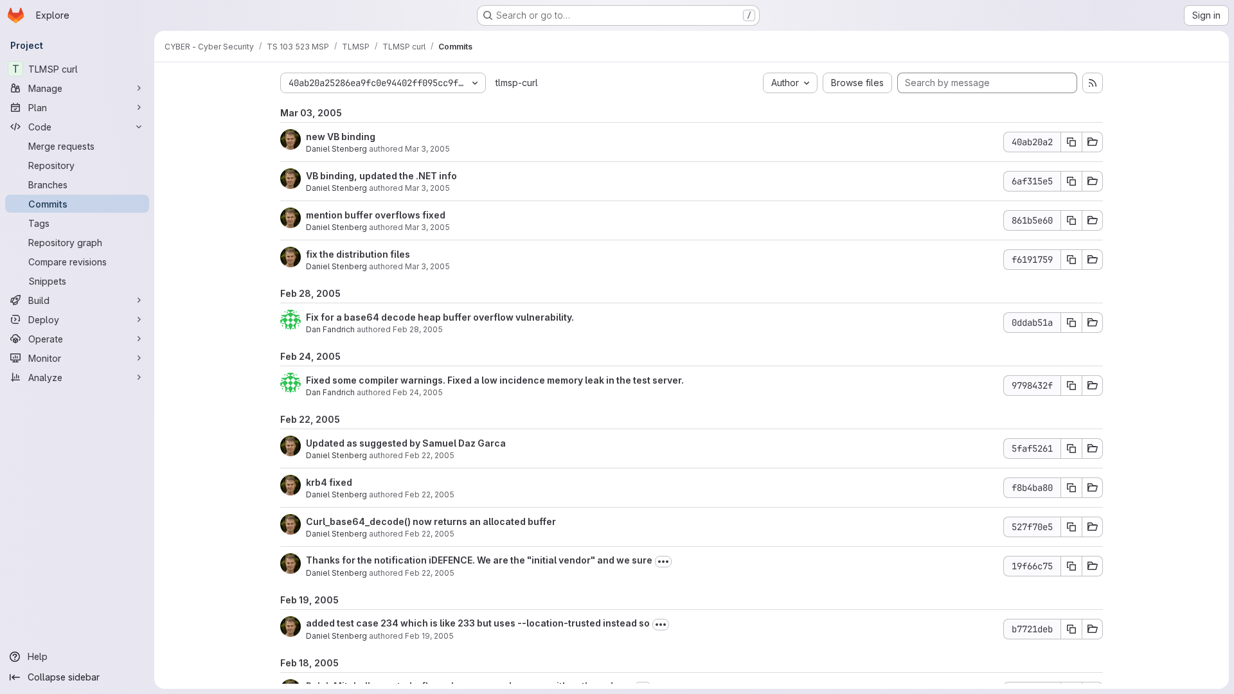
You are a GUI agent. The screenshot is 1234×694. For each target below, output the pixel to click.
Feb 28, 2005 (418, 329)
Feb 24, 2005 (418, 392)
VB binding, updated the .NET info (381, 175)
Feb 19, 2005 (429, 636)
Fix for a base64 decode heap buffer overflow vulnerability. (440, 317)
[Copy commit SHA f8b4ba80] (1071, 487)
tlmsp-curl (517, 82)
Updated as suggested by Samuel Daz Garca (406, 443)
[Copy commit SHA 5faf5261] (1071, 448)
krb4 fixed (329, 482)
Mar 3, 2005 (427, 149)
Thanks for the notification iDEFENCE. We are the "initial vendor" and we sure (479, 560)
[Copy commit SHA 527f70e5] (1071, 527)
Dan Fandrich (330, 329)
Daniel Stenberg (336, 149)
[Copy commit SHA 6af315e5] (1071, 181)
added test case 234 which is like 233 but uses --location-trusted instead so (478, 623)
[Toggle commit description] (663, 561)
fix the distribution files (358, 254)
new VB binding (340, 136)
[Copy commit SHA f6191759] (1071, 259)
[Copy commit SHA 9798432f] (1071, 385)
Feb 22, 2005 (429, 455)
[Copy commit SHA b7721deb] (1071, 629)
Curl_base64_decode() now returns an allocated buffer (431, 521)
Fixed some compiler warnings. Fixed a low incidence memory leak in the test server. (495, 380)
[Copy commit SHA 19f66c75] (1071, 566)
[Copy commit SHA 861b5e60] (1071, 220)
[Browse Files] (1092, 142)
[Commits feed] (1092, 83)
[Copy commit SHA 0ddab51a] (1071, 322)
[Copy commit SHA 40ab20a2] (1071, 142)
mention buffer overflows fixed (375, 214)
